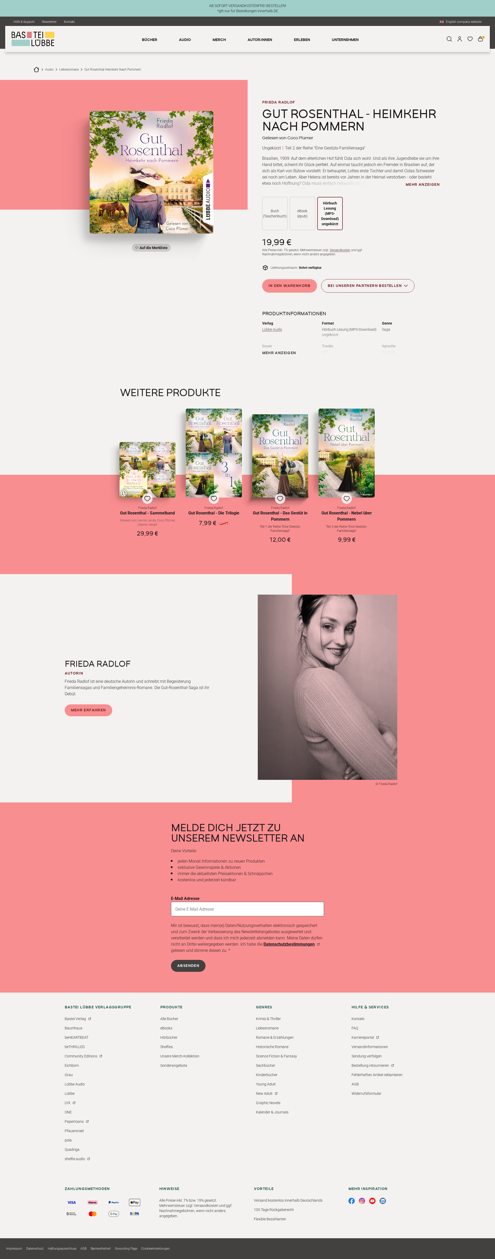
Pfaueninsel (74, 1131)
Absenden (188, 966)
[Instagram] (362, 1201)
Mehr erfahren (88, 710)
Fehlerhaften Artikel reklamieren (377, 1075)
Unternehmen (345, 40)
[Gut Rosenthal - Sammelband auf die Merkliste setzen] (148, 470)
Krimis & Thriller (268, 1019)
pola (68, 1140)
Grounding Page (126, 1248)
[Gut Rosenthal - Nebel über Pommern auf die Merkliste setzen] (347, 453)
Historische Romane (272, 1047)
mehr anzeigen (423, 185)
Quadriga (72, 1149)
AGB (355, 1084)
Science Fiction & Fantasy (276, 1056)
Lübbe (70, 1093)
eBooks (166, 1028)
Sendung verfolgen (367, 1056)
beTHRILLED (75, 1047)
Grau (69, 1075)
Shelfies (166, 1047)
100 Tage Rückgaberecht (274, 1210)
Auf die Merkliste (153, 249)
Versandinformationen (370, 1047)
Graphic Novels (268, 1103)
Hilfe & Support (24, 22)
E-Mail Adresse (185, 898)
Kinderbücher (267, 1075)
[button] (148, 492)
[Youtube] (372, 1201)
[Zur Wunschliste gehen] (470, 39)
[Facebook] (351, 1201)
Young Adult (266, 1084)
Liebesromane (69, 69)
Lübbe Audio (272, 329)
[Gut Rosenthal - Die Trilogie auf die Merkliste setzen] (214, 453)
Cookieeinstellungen (155, 1248)
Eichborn (72, 1065)
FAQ (355, 1028)
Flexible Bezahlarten (270, 1219)
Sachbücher (265, 1065)
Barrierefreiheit (101, 1248)
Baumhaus (73, 1028)
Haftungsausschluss (62, 1248)
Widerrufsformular (366, 1093)
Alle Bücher (169, 1019)
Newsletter (49, 22)
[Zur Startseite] (36, 69)
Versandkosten (340, 250)
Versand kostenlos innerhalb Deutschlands (288, 1200)
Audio (49, 69)
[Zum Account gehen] (460, 39)
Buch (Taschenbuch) (275, 213)
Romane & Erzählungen (275, 1037)
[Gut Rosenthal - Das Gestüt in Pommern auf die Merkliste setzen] (280, 456)
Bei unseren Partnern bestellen (365, 286)
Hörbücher (168, 1037)
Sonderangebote (173, 1065)
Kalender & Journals (272, 1112)
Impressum (14, 1248)
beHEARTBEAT (76, 1037)
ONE (68, 1112)
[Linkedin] (383, 1201)
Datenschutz (35, 1248)
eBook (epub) (302, 213)
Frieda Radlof (278, 102)
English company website (463, 22)
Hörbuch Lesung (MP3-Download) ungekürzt (330, 213)
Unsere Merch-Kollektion (179, 1056)
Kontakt (69, 22)
